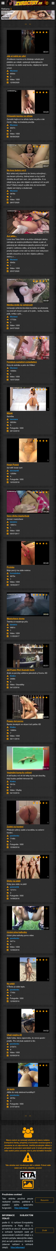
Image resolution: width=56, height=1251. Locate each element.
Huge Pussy (13, 464)
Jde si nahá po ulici (16, 56)
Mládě (10, 413)
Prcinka (10, 567)
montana (14, 419)
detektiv (13, 522)
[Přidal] (7, 71)
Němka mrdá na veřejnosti (20, 304)
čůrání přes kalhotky (17, 932)
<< (26, 24)
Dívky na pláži (13, 880)
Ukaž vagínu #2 (14, 1034)
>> (30, 24)
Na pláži (11, 983)
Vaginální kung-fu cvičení (19, 772)
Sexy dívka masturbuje (18, 515)
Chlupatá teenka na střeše (20, 115)
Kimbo (13, 676)
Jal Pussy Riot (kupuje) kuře (21, 669)
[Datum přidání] (7, 82)
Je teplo (11, 1089)
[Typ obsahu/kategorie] (7, 79)
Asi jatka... (12, 236)
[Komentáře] (8, 77)
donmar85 (14, 470)
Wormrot (14, 70)
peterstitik (14, 887)
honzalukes (15, 573)
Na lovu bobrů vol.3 (16, 170)
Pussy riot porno (15, 721)
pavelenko (14, 835)
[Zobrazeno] (8, 74)
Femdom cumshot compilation (22, 361)
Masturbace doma (15, 618)
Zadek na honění (15, 826)
